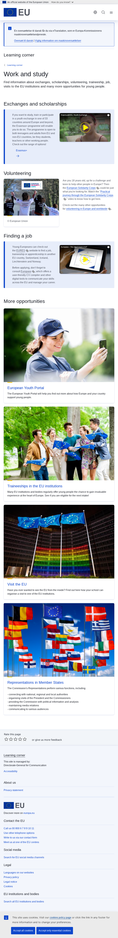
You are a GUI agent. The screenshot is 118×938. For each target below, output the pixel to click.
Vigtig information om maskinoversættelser (58, 40)
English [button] (95, 12)
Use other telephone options (19, 833)
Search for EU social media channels (24, 857)
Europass (26, 271)
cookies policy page (60, 917)
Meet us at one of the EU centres (21, 842)
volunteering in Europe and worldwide (86, 208)
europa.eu (29, 813)
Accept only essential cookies (55, 930)
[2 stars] (8, 739)
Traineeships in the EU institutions (34, 486)
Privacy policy (11, 877)
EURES (20, 250)
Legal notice (10, 881)
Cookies (8, 886)
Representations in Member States (35, 682)
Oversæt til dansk (23, 40)
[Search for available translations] (97, 188)
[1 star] (6, 739)
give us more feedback (48, 739)
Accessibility (10, 771)
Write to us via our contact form (20, 837)
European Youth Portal (25, 388)
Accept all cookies (23, 930)
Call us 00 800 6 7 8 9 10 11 (19, 828)
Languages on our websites (19, 872)
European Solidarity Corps (81, 188)
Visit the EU (17, 584)
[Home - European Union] (17, 12)
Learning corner (15, 65)
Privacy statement (13, 790)
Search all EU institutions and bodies (24, 901)
